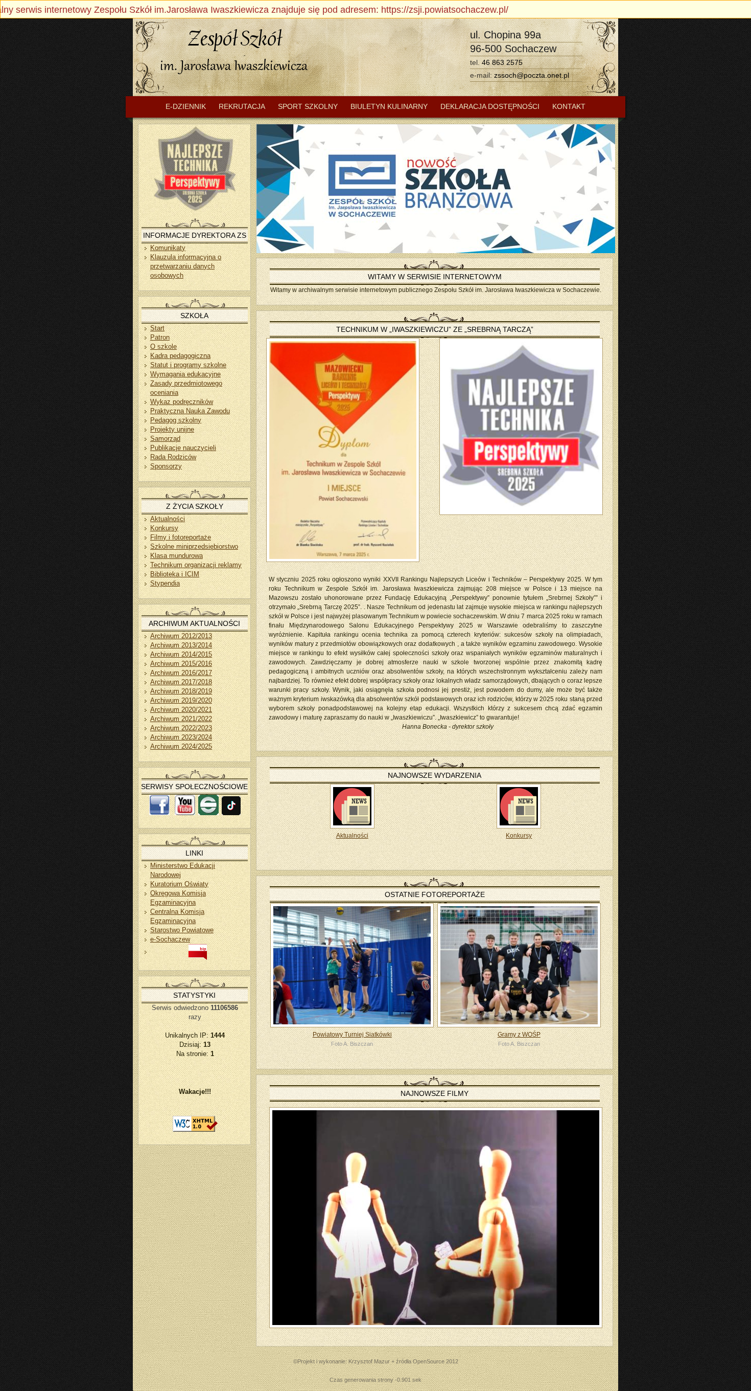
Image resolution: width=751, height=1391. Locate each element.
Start (157, 328)
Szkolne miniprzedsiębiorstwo (194, 546)
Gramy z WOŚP (519, 1034)
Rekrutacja (242, 106)
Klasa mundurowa (176, 555)
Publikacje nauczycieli (183, 448)
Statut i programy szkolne (188, 365)
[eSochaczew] (208, 813)
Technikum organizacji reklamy (196, 565)
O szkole (163, 346)
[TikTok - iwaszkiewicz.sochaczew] (231, 813)
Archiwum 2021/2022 (181, 719)
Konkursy (519, 835)
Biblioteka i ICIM (174, 574)
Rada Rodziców (173, 457)
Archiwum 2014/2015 (181, 654)
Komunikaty (167, 248)
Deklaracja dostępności (489, 106)
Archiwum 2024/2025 (181, 746)
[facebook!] (159, 813)
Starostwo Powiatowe (182, 930)
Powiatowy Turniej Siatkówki (352, 1034)
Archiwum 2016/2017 (181, 673)
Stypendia (165, 583)
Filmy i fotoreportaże (180, 537)
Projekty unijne (172, 429)
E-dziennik (186, 106)
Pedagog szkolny (175, 420)
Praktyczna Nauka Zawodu (190, 411)
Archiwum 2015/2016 (181, 663)
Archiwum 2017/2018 (181, 682)
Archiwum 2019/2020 (181, 700)
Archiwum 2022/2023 (181, 728)
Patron (160, 337)
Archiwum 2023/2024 (181, 737)
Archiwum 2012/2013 (181, 636)
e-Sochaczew (170, 939)
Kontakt (568, 106)
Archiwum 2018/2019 (181, 691)
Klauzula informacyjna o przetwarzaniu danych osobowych (185, 266)
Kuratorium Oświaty (179, 884)
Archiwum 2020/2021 (181, 709)
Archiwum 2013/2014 (181, 645)
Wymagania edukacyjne (185, 374)
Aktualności (352, 835)
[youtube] (185, 813)
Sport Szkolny (308, 106)
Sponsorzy (166, 466)
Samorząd (165, 438)
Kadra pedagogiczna (180, 356)
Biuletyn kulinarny (389, 106)
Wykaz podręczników (181, 402)
